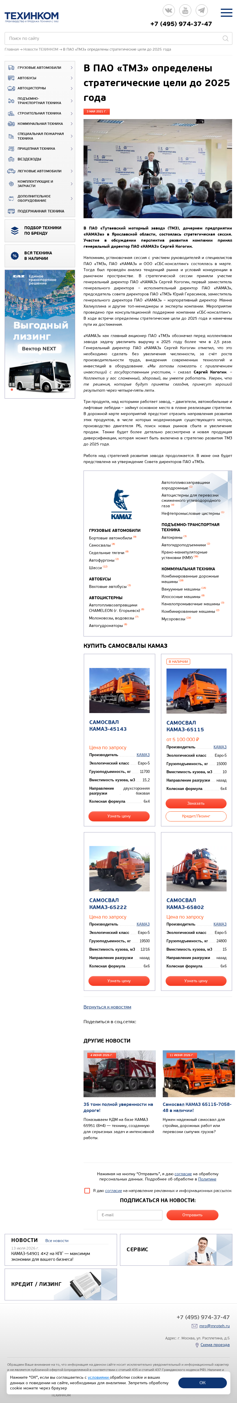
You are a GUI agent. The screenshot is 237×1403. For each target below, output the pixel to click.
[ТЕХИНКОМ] (37, 17)
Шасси (98, 567)
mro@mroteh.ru (214, 1326)
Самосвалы (102, 545)
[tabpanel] (40, 334)
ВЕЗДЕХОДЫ (29, 159)
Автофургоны (104, 560)
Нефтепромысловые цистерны (193, 513)
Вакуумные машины (184, 589)
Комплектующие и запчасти (35, 183)
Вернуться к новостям (107, 1007)
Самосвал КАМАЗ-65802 (185, 903)
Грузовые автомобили (39, 68)
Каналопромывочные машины (193, 603)
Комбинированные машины (190, 611)
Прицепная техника (36, 149)
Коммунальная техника (40, 124)
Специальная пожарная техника (41, 136)
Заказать (196, 803)
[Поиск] (225, 38)
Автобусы (27, 78)
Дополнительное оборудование (34, 198)
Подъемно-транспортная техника (39, 101)
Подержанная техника (41, 211)
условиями (99, 1377)
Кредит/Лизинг (196, 816)
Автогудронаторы (108, 625)
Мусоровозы (176, 619)
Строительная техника (39, 113)
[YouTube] (185, 12)
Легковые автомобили (40, 171)
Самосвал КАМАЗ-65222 (108, 903)
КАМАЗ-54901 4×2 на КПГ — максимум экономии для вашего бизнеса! (50, 1256)
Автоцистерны (32, 88)
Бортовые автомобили (112, 538)
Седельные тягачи (109, 552)
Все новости (56, 1240)
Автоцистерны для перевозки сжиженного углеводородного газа (191, 500)
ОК (202, 1382)
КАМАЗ (143, 755)
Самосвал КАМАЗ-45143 (108, 725)
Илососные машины (183, 596)
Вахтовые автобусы (110, 586)
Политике (207, 1179)
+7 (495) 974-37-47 (181, 24)
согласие (183, 1173)
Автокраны (174, 537)
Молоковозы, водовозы (113, 618)
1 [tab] (12, 389)
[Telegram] (202, 12)
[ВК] (169, 12)
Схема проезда (215, 1344)
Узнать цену (119, 816)
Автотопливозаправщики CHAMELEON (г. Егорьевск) (116, 608)
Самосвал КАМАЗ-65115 (185, 726)
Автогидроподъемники (186, 545)
